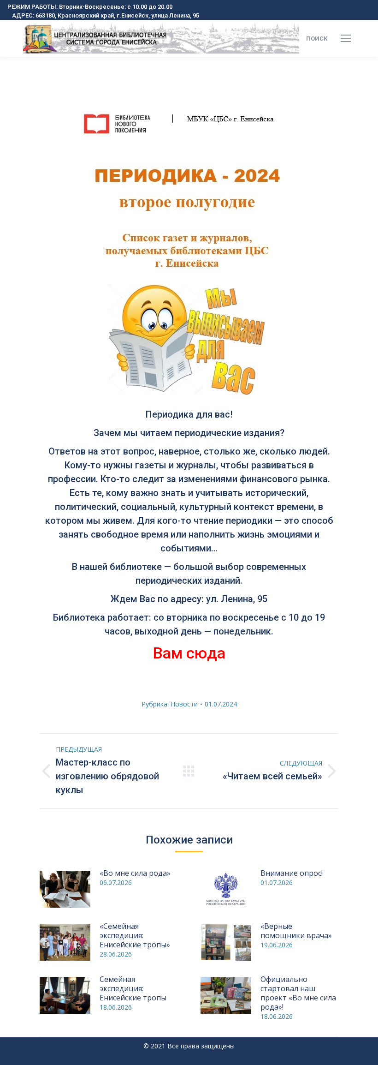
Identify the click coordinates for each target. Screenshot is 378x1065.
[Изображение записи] (65, 889)
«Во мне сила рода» (135, 873)
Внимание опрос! (291, 873)
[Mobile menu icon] (346, 38)
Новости (184, 704)
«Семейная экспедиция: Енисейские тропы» (135, 935)
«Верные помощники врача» (296, 930)
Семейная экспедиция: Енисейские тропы (133, 988)
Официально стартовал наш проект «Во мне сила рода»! (298, 993)
